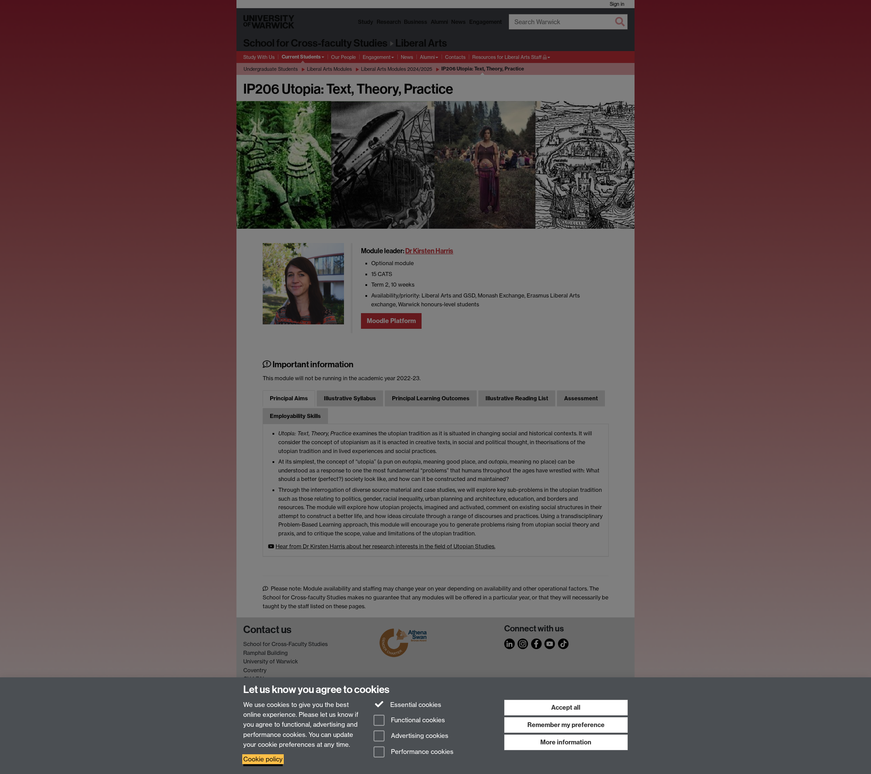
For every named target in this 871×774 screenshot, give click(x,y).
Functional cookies (417, 720)
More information (565, 742)
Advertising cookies (418, 736)
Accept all (565, 707)
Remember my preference (566, 725)
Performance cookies (421, 752)
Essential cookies (415, 705)
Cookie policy (263, 759)
